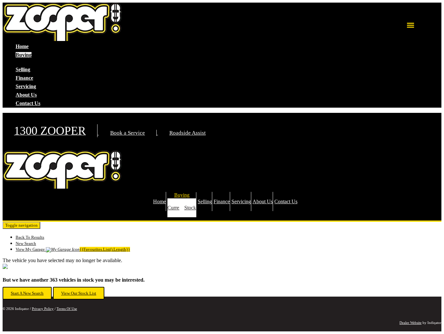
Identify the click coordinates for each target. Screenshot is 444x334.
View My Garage (73, 249)
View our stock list (78, 293)
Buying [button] (24, 55)
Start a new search (27, 293)
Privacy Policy (43, 309)
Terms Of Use (67, 309)
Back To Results (30, 237)
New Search (26, 243)
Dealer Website (410, 323)
